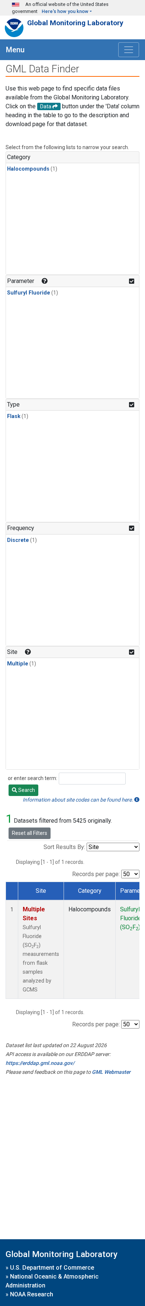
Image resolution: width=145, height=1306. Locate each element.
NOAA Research (31, 1294)
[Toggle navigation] (128, 49)
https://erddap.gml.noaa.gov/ (40, 1063)
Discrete (18, 540)
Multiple (17, 664)
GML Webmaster (111, 1072)
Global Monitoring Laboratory (75, 23)
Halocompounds (28, 169)
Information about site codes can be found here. (78, 800)
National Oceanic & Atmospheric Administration (52, 1281)
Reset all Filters (29, 833)
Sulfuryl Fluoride (28, 293)
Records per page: (96, 874)
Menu (15, 49)
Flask (13, 416)
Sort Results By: (64, 847)
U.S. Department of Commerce (52, 1267)
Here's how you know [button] (65, 11)
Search (26, 790)
